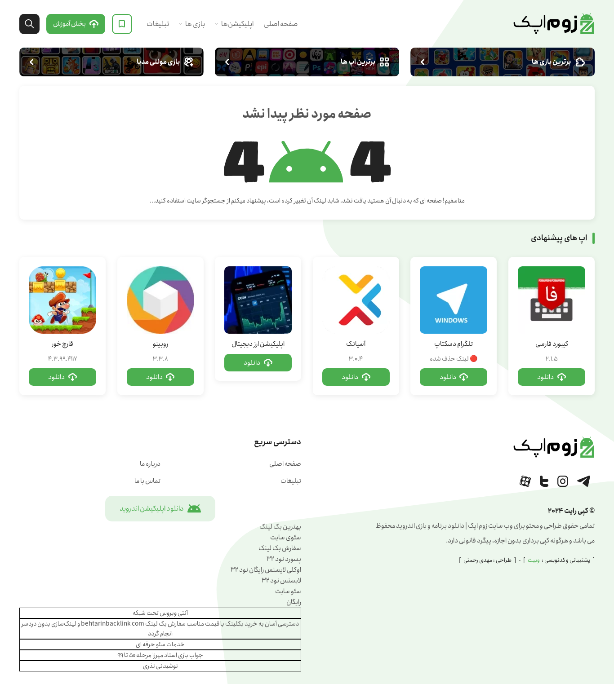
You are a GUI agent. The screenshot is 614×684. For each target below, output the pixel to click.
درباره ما (150, 464)
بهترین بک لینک (280, 526)
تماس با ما (147, 481)
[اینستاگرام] (562, 481)
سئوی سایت (285, 537)
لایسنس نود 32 (281, 580)
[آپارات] (525, 481)
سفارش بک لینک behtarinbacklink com (133, 624)
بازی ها (195, 24)
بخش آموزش (69, 23)
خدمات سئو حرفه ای (160, 644)
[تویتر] (544, 481)
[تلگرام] (583, 481)
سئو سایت (288, 591)
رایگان (293, 602)
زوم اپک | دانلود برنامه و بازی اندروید (554, 24)
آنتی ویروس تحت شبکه (160, 613)
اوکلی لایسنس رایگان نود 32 (266, 570)
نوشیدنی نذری (160, 666)
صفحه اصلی (281, 24)
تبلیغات (158, 24)
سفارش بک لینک (279, 548)
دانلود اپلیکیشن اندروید (152, 508)
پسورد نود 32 (284, 559)
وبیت (534, 560)
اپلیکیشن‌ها (237, 24)
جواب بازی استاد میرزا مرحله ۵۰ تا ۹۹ (160, 655)
